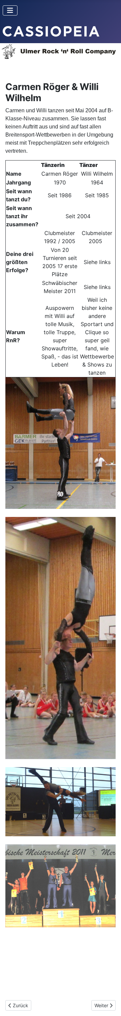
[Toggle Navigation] (10, 10)
